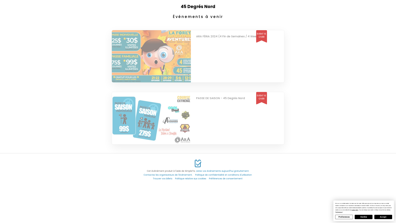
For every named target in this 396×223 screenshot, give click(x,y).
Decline (363, 217)
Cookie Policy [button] (355, 210)
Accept (383, 217)
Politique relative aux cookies (190, 178)
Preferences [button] (339, 212)
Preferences (344, 217)
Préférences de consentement (226, 178)
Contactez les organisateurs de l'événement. (168, 174)
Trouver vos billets (162, 178)
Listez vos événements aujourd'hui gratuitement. (222, 171)
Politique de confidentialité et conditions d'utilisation (223, 174)
